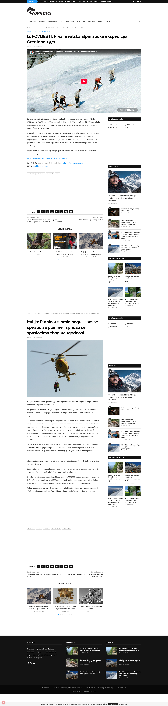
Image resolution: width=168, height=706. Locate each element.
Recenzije (108, 21)
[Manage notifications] (3, 702)
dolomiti (31, 528)
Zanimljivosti (52, 21)
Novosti (42, 21)
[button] (39, 1)
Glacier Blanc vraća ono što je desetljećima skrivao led (132, 279)
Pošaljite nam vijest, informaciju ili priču (100, 1)
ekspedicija (41, 173)
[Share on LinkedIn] (52, 211)
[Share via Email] (71, 211)
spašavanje (66, 528)
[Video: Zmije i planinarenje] (39, 241)
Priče (78, 21)
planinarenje (56, 528)
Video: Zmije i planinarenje (39, 252)
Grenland (50, 173)
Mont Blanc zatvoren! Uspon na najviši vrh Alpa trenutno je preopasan (131, 248)
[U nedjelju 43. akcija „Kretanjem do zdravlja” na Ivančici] (133, 292)
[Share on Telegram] (66, 211)
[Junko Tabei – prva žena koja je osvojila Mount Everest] (91, 596)
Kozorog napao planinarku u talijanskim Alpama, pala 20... (63, 1)
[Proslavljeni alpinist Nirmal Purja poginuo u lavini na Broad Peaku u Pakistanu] (124, 182)
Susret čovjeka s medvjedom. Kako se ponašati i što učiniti (128, 222)
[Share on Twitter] (43, 211)
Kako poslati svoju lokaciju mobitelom (130, 210)
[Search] (140, 21)
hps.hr (63, 163)
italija (39, 528)
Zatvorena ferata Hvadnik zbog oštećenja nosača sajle (114, 279)
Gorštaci (29, 46)
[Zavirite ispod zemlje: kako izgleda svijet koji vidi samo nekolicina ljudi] (65, 241)
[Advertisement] (105, 10)
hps (57, 173)
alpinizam (31, 173)
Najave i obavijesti (89, 21)
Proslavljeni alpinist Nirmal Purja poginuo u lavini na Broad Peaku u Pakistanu (122, 198)
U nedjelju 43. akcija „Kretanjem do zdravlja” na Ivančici (132, 301)
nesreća (46, 528)
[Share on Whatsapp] (61, 211)
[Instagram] (135, 1)
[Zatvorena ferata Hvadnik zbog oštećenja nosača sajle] (115, 268)
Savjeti (100, 21)
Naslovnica (32, 21)
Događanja (70, 21)
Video (61, 21)
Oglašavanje (121, 688)
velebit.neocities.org (76, 163)
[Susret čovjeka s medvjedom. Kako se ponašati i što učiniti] (113, 224)
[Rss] (140, 1)
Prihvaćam (113, 704)
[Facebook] (133, 1)
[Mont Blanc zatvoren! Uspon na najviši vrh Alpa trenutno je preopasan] (113, 249)
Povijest (40, 28)
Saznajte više (38, 658)
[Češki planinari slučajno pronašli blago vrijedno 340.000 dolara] (65, 596)
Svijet (39, 313)
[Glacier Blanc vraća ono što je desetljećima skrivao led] (133, 268)
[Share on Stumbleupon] (57, 211)
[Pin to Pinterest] (47, 211)
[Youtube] (138, 1)
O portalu (82, 1)
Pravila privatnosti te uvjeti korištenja (99, 688)
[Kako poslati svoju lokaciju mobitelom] (113, 212)
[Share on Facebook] (38, 211)
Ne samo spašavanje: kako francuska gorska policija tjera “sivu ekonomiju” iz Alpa (130, 235)
